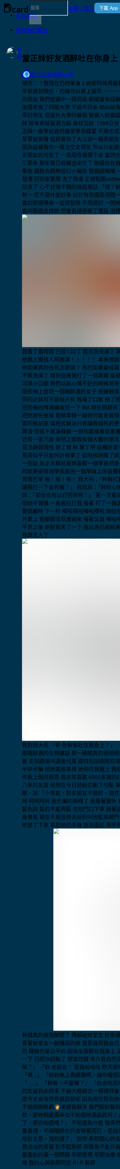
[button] (81, 8)
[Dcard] (16, 8)
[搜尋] (35, 20)
